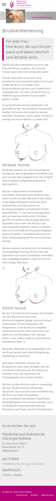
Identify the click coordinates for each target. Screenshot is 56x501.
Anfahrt (34, 495)
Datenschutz (47, 495)
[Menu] (4, 4)
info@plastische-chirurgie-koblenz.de (23, 463)
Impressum (22, 495)
